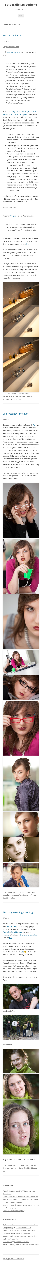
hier (27, 244)
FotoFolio (6, 932)
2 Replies (6, 41)
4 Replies (6, 419)
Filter (22, 393)
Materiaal (27, 393)
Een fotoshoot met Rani (16, 413)
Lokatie (10, 895)
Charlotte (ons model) (28, 935)
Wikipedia (13, 216)
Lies (10, 938)
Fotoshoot (28, 892)
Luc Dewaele (7, 1242)
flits (9, 396)
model (16, 895)
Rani (34, 425)
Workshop (24, 1165)
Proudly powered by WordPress (13, 1259)
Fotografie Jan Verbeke (21, 4)
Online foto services (23, 1233)
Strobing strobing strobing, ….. (20, 912)
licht (12, 396)
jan (20, 399)
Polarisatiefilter (20, 396)
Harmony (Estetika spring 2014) (13, 1211)
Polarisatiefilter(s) (12, 35)
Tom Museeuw (17, 932)
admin (13, 898)
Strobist (29, 396)
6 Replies (6, 918)
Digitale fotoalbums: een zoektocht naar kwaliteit (20, 1236)
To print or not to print (23, 1228)
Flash (22, 892)
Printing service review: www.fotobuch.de (24, 1245)
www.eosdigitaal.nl (14, 52)
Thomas (6, 935)
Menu (21, 15)
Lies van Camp (11, 926)
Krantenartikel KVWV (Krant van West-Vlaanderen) (20, 1197)
